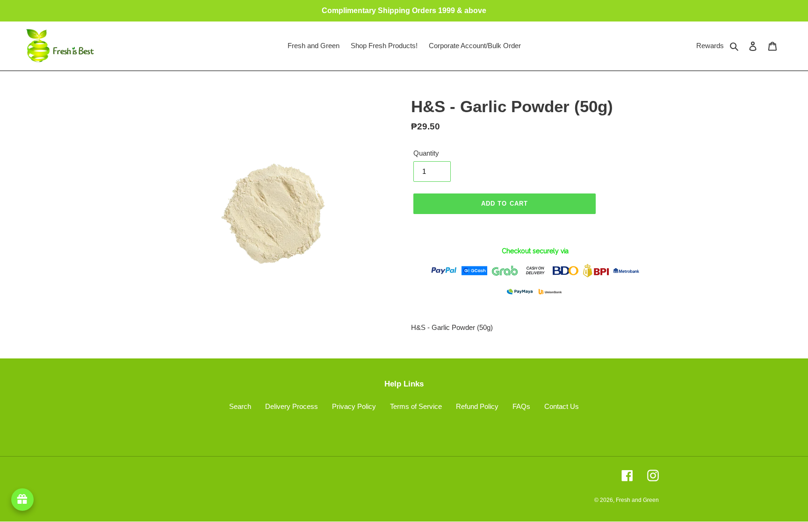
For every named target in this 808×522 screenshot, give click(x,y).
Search (240, 406)
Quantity (426, 153)
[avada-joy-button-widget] (22, 499)
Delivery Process (291, 406)
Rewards (710, 46)
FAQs (521, 406)
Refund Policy (477, 406)
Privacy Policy (354, 406)
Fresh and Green (637, 500)
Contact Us (561, 406)
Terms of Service (416, 406)
